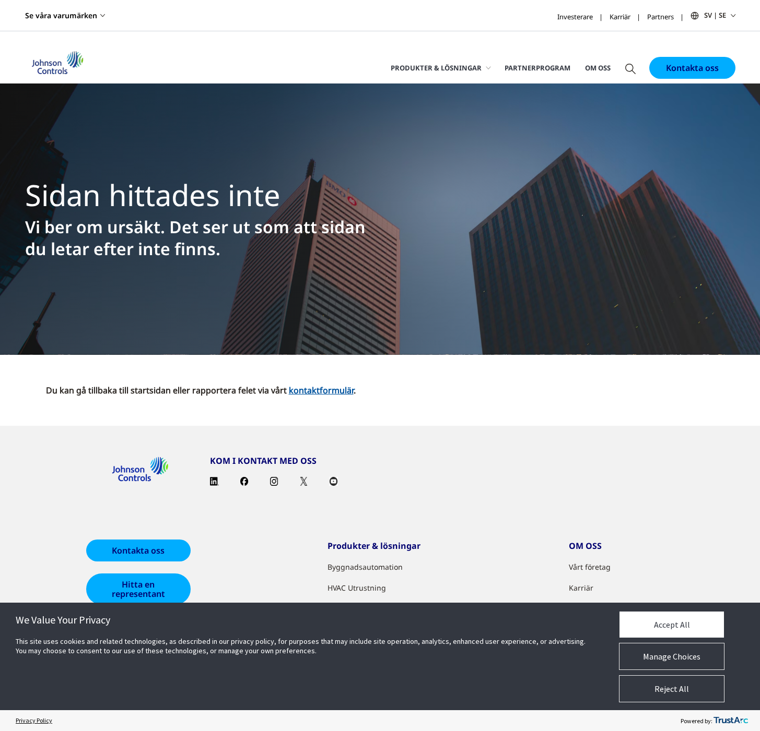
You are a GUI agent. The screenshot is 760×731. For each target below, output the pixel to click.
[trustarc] (730, 720)
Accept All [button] (672, 624)
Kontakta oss (692, 68)
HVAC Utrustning (357, 588)
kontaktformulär (321, 390)
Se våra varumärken (61, 15)
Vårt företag (590, 567)
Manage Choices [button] (671, 656)
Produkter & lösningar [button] (436, 68)
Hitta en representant (138, 589)
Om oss (598, 68)
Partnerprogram (537, 68)
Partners (660, 16)
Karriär (620, 16)
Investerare (575, 16)
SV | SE (715, 15)
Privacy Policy (34, 720)
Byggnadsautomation (365, 567)
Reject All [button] (671, 689)
